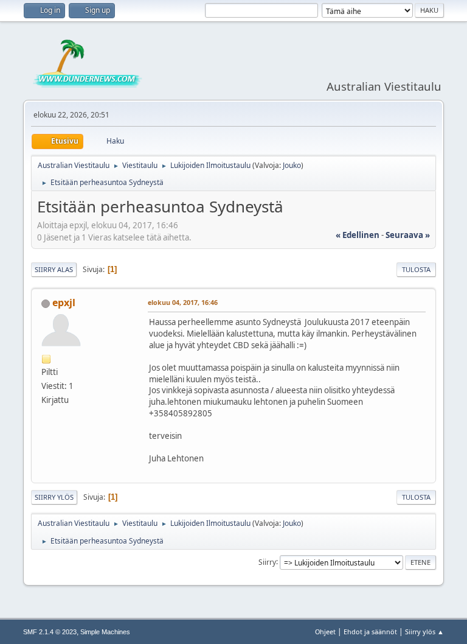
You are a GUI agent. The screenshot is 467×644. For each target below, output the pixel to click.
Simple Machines (105, 631)
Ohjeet (325, 631)
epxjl (63, 302)
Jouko (292, 165)
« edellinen (357, 234)
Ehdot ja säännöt (370, 631)
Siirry (267, 561)
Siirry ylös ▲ (424, 631)
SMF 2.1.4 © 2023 (50, 631)
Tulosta (416, 269)
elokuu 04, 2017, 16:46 (183, 302)
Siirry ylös (54, 497)
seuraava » (408, 234)
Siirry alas (54, 269)
